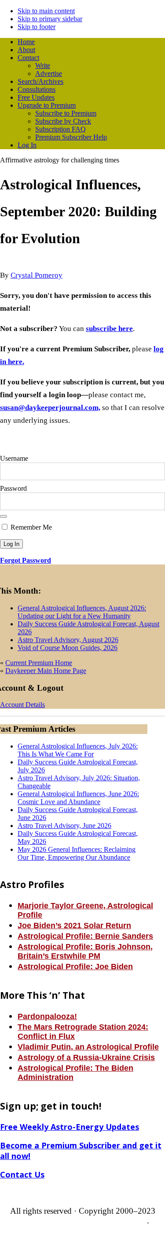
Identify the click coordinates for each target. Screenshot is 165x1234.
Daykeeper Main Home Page (45, 670)
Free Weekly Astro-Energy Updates (69, 1126)
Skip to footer (36, 26)
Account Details (22, 704)
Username (14, 458)
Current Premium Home (38, 662)
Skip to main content (46, 11)
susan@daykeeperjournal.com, (50, 407)
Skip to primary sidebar (50, 19)
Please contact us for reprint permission (81, 1220)
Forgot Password (25, 560)
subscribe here (109, 328)
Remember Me (30, 527)
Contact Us (22, 1174)
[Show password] (3, 516)
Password (13, 488)
